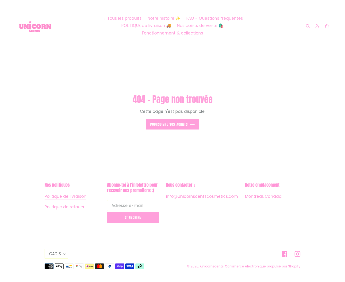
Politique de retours (64, 207)
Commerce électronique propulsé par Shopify (262, 266)
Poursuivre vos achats (169, 124)
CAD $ (55, 254)
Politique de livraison (65, 196)
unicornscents (212, 266)
